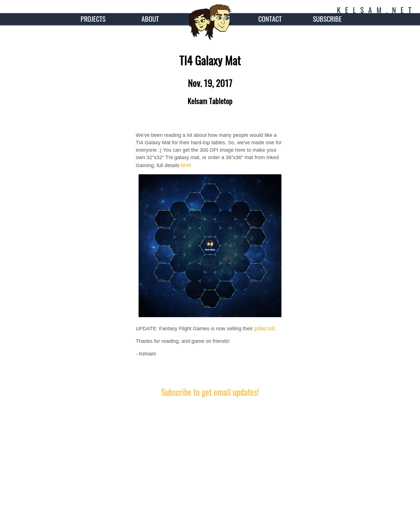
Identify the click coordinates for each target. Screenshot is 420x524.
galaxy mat (264, 328)
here (185, 165)
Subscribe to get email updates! (210, 391)
